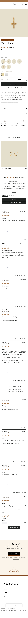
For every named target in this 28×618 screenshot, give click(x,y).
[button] (14, 192)
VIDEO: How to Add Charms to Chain (9, 102)
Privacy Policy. (16, 559)
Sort (15, 208)
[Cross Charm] (3, 61)
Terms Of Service (22, 610)
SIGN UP (14, 553)
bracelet (13, 99)
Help (5, 597)
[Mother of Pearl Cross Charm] (3, 67)
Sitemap (5, 612)
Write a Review (17, 203)
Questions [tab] (12, 196)
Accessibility (4, 610)
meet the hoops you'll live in (14, 1)
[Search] (21, 4)
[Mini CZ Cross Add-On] (19, 61)
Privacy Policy (12, 610)
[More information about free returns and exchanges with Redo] (26, 80)
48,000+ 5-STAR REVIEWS (14, 571)
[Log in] (23, 4)
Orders (6, 593)
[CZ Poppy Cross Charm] (14, 61)
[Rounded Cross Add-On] (8, 67)
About (6, 589)
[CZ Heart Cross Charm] (8, 61)
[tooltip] (18, 181)
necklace (7, 99)
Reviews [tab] (5, 196)
